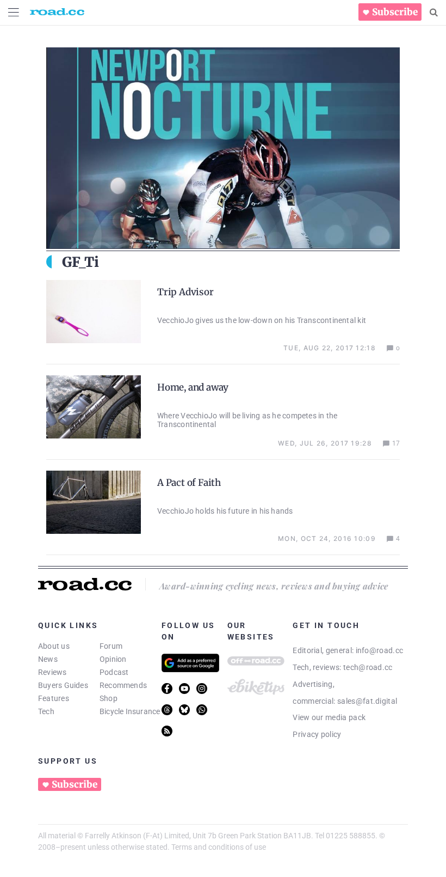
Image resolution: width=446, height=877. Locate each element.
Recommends (123, 685)
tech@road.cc (368, 667)
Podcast (114, 672)
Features (53, 698)
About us (54, 646)
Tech (46, 711)
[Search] (434, 12)
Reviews (52, 672)
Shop (108, 698)
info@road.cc (380, 650)
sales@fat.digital (367, 701)
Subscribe (395, 12)
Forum (111, 646)
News (48, 659)
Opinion (113, 659)
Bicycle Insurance (130, 711)
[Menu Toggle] (13, 12)
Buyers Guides (63, 685)
